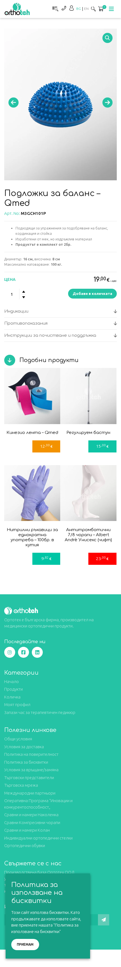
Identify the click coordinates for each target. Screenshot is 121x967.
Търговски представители (29, 777)
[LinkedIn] (37, 652)
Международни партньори (29, 793)
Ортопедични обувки (24, 845)
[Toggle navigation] (111, 9)
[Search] (93, 8)
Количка (12, 697)
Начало (11, 681)
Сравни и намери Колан (27, 830)
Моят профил (17, 704)
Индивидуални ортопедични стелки (38, 838)
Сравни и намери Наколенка (31, 814)
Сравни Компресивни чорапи (32, 822)
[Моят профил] (71, 8)
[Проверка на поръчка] (54, 8)
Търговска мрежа (21, 785)
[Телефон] (63, 8)
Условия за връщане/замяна (31, 769)
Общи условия (18, 738)
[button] (107, 38)
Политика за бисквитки (26, 762)
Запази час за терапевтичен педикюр (39, 712)
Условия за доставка (24, 746)
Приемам (25, 944)
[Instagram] (10, 652)
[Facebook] (23, 652)
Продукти (13, 689)
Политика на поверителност (31, 754)
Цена (9, 279)
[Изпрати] (103, 919)
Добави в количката (92, 293)
